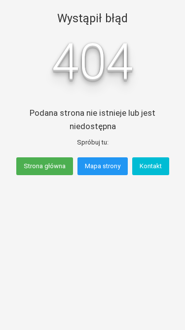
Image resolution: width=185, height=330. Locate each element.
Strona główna (45, 166)
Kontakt (151, 166)
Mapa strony (102, 166)
